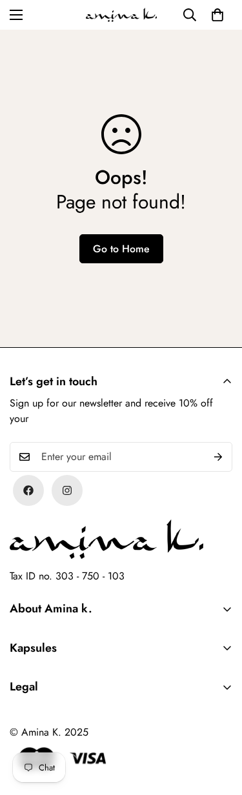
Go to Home (121, 248)
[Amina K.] (121, 14)
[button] (217, 15)
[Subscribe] (218, 457)
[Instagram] (67, 490)
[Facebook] (28, 490)
